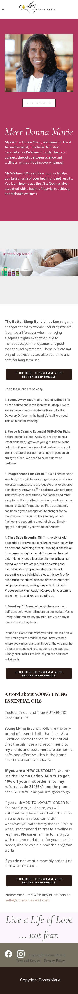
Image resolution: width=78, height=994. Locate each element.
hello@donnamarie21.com (27, 900)
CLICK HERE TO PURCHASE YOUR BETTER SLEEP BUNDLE (39, 374)
